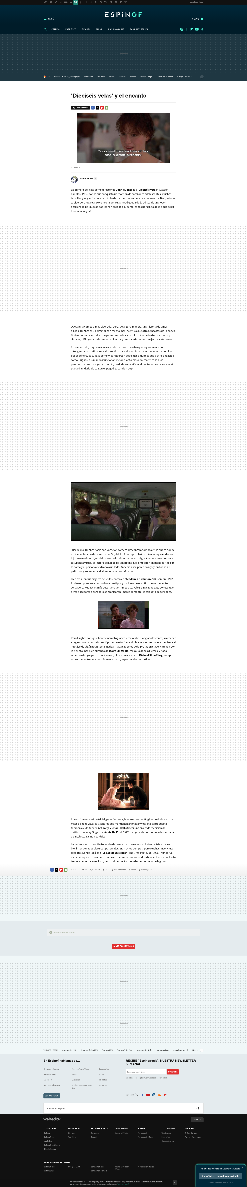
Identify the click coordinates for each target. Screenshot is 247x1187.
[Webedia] (52, 1119)
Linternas (103, 1085)
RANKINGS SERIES (139, 29)
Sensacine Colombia (99, 1171)
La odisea (76, 1079)
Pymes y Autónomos (193, 1137)
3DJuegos (71, 1133)
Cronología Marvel (180, 1050)
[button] (88, 178)
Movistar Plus (50, 1074)
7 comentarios (81, 108)
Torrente (112, 76)
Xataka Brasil (49, 1171)
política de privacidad (158, 1078)
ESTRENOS (70, 29)
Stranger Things (146, 76)
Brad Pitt (122, 76)
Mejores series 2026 (69, 1050)
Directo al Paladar (122, 1133)
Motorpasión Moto (145, 1137)
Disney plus (104, 1069)
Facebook (187, 29)
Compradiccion (168, 1141)
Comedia (96, 869)
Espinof (123, 14)
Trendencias (166, 1133)
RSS (159, 1094)
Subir (195, 1120)
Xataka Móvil (49, 1137)
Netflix (74, 1074)
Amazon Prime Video (80, 1069)
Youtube (197, 29)
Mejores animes (163, 1050)
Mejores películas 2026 (89, 1050)
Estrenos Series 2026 (125, 1050)
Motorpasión (143, 1133)
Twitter (202, 29)
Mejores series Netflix (145, 1050)
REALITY (86, 29)
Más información (123, 1184)
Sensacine (95, 1133)
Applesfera (48, 1141)
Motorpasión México (146, 1167)
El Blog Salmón (191, 1133)
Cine (107, 869)
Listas (101, 1074)
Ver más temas (51, 1096)
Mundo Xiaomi (50, 1149)
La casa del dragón (52, 1085)
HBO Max (103, 1079)
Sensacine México (98, 1167)
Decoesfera (166, 1137)
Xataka (47, 1133)
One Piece (101, 76)
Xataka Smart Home (52, 1145)
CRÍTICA (55, 29)
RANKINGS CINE (116, 29)
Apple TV (48, 1079)
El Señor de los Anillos (164, 76)
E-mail (106, 108)
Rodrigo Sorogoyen (72, 76)
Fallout (133, 76)
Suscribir (173, 1072)
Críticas (84, 869)
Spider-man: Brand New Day (82, 1086)
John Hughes (146, 869)
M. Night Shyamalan (185, 76)
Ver (125, 946)
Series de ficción (51, 1069)
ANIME (99, 29)
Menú (51, 18)
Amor (133, 869)
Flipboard (192, 29)
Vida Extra (72, 1137)
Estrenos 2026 (107, 1050)
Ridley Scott (88, 76)
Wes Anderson (120, 869)
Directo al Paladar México (122, 1168)
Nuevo (195, 18)
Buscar (197, 1108)
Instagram (182, 29)
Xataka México (50, 1167)
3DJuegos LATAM (74, 1167)
